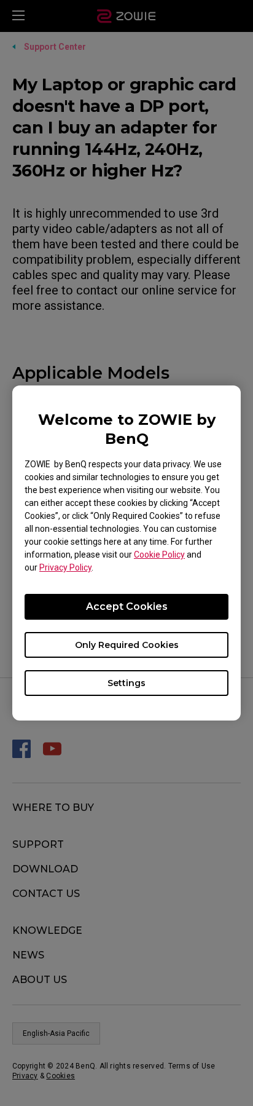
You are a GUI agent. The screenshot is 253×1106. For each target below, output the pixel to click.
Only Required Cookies (127, 644)
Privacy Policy (65, 567)
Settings (126, 683)
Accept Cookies (127, 606)
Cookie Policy (159, 554)
